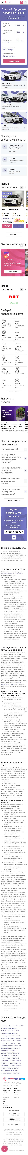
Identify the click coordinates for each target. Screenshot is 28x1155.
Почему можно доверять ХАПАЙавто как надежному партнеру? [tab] (11, 458)
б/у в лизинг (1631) (11, 1045)
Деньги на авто (17, 1092)
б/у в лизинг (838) (11, 1060)
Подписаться (13, 271)
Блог (4, 1101)
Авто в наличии (7, 1088)
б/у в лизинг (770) (11, 1063)
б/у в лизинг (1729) (13, 1038)
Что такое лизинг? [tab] (9, 449)
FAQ (4, 1103)
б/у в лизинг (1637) (10, 1043)
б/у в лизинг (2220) (10, 1033)
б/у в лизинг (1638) (11, 1041)
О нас (4, 1095)
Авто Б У (5, 1092)
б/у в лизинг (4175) (12, 1026)
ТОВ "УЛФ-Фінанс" (12, 1139)
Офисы (5, 1099)
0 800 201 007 (14, 1119)
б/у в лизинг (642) (9, 1070)
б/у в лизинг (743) (10, 1068)
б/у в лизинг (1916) (10, 1036)
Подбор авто (6, 1090)
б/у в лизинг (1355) (9, 1050)
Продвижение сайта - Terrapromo (14, 1137)
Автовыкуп (6, 1097)
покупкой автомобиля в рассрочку (11, 574)
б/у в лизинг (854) (10, 1058)
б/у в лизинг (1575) (10, 1048)
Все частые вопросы (14, 500)
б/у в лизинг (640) (10, 1073)
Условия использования (14, 1136)
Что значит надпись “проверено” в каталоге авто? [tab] (10, 491)
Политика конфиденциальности (14, 1134)
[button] (21, 187)
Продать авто (17, 1090)
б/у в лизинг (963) (9, 1055)
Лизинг (15, 1088)
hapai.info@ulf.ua (14, 1124)
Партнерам (16, 1097)
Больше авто (14, 234)
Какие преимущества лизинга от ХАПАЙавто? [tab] (11, 470)
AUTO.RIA (16, 1095)
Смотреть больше (14, 392)
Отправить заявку (14, 61)
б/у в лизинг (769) (11, 1065)
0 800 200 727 (14, 532)
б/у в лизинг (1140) (10, 1053)
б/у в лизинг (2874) (10, 1031)
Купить (18, 225)
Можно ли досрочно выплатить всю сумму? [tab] (10, 481)
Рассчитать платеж (7, 226)
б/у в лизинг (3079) (10, 1028)
